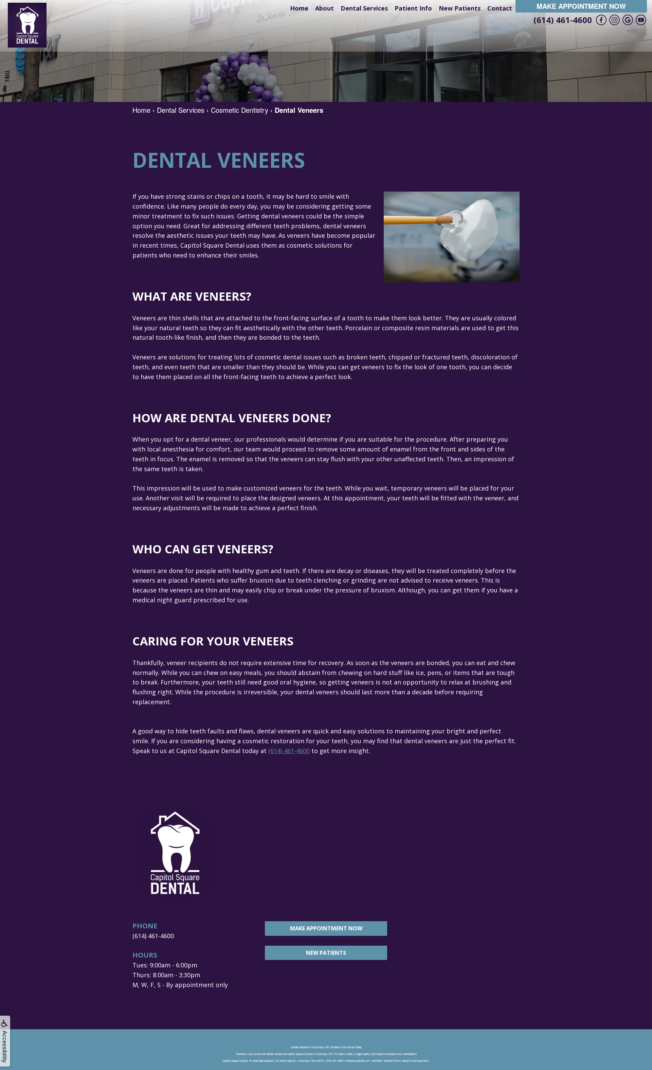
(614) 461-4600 (562, 19)
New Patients (460, 8)
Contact (499, 8)
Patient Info (413, 8)
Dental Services (364, 8)
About (324, 8)
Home (299, 8)
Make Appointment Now (581, 6)
